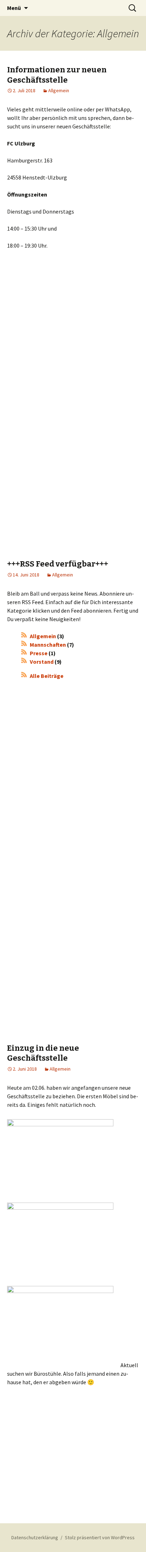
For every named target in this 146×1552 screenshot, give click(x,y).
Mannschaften (48, 644)
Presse (38, 653)
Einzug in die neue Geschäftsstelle (43, 1053)
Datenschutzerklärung (34, 1537)
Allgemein (58, 90)
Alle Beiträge (46, 675)
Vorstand (42, 661)
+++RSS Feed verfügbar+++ (57, 564)
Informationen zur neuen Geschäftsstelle (57, 75)
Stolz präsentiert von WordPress (100, 1537)
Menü (14, 7)
